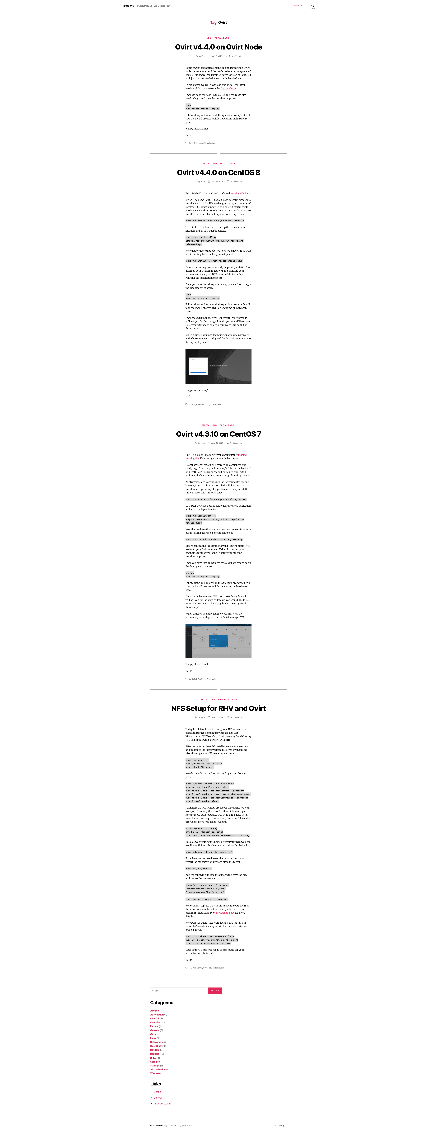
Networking (157, 1042)
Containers (156, 1022)
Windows (155, 1073)
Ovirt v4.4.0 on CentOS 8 (218, 172)
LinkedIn (158, 1097)
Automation (157, 1014)
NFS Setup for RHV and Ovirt (218, 708)
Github (154, 1034)
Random (222, 700)
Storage (232, 700)
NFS (190, 968)
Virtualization (222, 38)
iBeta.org (128, 5)
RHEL (153, 1057)
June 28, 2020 (217, 443)
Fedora (154, 1026)
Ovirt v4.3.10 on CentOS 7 (218, 434)
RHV (210, 968)
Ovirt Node (198, 143)
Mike (203, 56)
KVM (198, 679)
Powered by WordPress (181, 1125)
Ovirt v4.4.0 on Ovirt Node (218, 46)
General (154, 1030)
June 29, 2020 (217, 181)
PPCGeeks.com (162, 1103)
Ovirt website (228, 88)
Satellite (155, 1061)
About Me (297, 5)
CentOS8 (200, 404)
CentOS (205, 164)
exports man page (224, 912)
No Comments (235, 56)
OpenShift (156, 1046)
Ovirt (191, 143)
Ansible (154, 1010)
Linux (209, 38)
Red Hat (154, 1053)
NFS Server (197, 968)
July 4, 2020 (217, 56)
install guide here (240, 193)
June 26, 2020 (217, 717)
